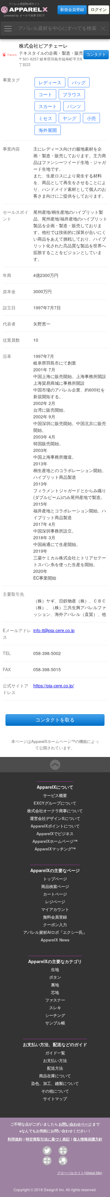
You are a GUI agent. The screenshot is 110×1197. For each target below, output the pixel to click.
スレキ (55, 1007)
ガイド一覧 (55, 1053)
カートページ (55, 894)
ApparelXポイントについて (55, 826)
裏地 (55, 985)
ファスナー (55, 1000)
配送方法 (55, 1068)
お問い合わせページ (75, 1124)
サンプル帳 (55, 1023)
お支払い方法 (55, 1060)
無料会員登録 (55, 917)
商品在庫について (55, 1076)
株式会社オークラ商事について (55, 810)
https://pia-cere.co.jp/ (53, 685)
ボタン (55, 977)
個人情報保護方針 (87, 1139)
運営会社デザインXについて (55, 818)
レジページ (55, 901)
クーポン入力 (55, 924)
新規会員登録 (72, 9)
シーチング (55, 1015)
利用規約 (15, 1139)
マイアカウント (55, 909)
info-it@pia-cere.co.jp (54, 630)
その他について (55, 1091)
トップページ (55, 879)
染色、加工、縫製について (55, 1083)
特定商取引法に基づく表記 (48, 1139)
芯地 (55, 992)
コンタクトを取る (55, 719)
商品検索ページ (55, 886)
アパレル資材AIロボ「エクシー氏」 (55, 932)
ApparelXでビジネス (55, 833)
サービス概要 (55, 795)
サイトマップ (55, 1098)
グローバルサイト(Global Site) (79, 1172)
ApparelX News (55, 940)
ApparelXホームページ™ (55, 841)
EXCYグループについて (55, 803)
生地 (55, 969)
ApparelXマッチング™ (55, 849)
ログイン (99, 9)
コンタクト (96, 54)
